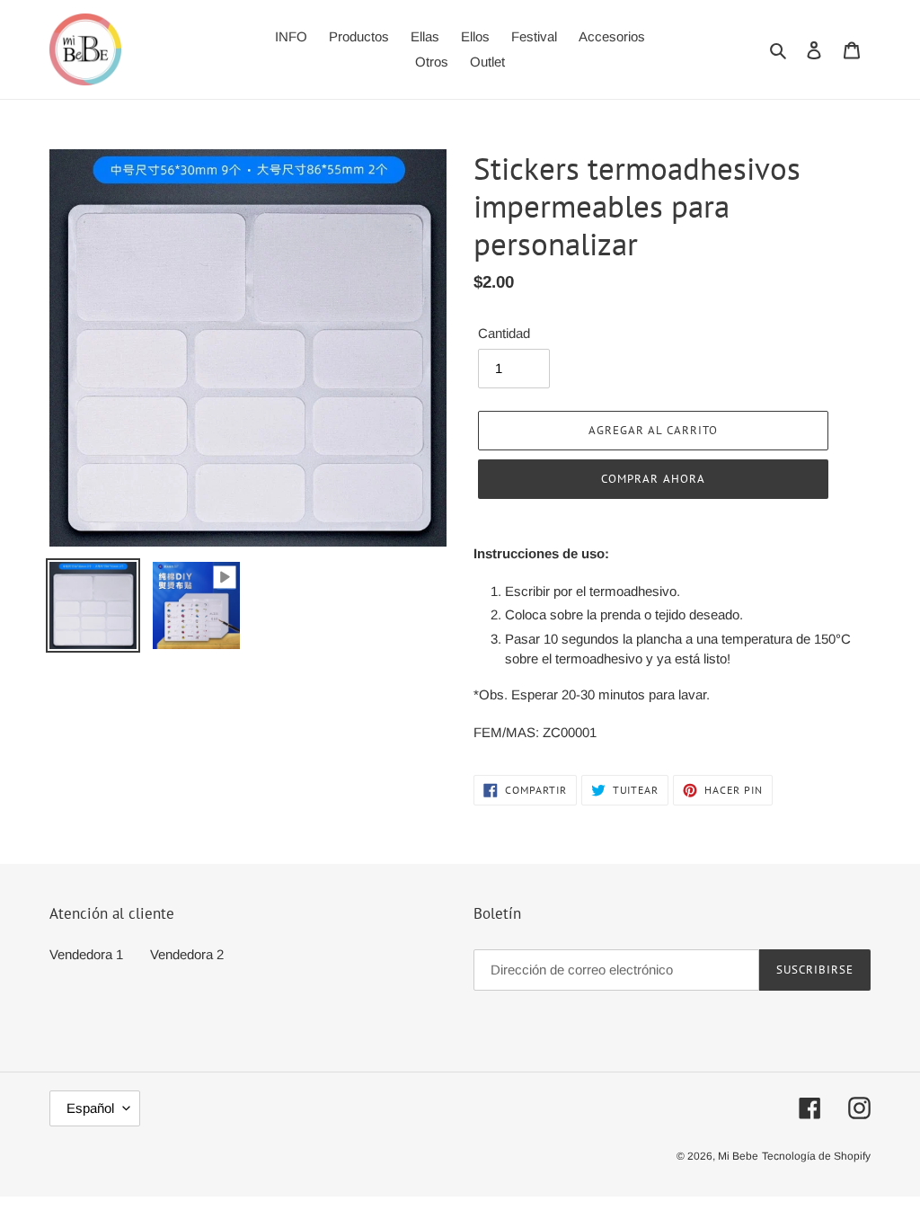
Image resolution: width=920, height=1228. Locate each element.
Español (90, 1108)
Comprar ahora (653, 478)
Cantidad (504, 333)
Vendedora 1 (86, 954)
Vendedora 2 (187, 954)
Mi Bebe (738, 1156)
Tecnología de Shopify (816, 1156)
